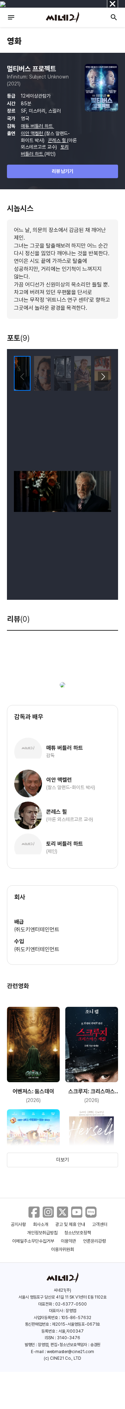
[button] (103, 376)
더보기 (62, 1159)
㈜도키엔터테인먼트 (36, 929)
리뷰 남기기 (63, 171)
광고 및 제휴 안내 (70, 1224)
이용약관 (68, 1241)
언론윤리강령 (94, 1241)
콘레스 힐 (57, 140)
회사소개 (40, 1224)
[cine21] (62, 17)
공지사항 (18, 1224)
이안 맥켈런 (32, 133)
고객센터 (99, 1224)
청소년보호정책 (77, 1232)
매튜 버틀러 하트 (37, 126)
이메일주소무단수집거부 (33, 1241)
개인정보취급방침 (42, 1232)
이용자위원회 (62, 1249)
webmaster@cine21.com (70, 1351)
